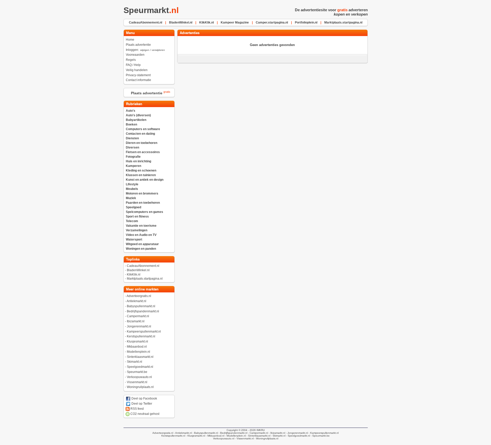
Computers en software (143, 129)
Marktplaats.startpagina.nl (145, 278)
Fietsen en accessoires (143, 152)
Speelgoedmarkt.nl (140, 367)
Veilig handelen (137, 70)
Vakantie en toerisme (141, 225)
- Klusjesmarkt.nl (195, 435)
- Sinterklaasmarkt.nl (258, 435)
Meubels (132, 189)
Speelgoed (133, 207)
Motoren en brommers (142, 193)
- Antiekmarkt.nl (182, 432)
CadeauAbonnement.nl (143, 266)
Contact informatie (138, 80)
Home (130, 39)
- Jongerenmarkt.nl (296, 432)
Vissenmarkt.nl (137, 382)
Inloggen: (145, 50)
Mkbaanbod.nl (137, 346)
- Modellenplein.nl (235, 435)
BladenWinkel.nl (138, 270)
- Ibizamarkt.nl (276, 432)
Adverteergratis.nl (139, 296)
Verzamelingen (136, 230)
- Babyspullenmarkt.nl (205, 432)
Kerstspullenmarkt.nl (141, 336)
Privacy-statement (138, 75)
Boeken (131, 124)
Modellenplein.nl (138, 351)
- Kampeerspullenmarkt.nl (323, 432)
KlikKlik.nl (133, 274)
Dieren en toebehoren (141, 143)
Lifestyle (132, 184)
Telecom (132, 221)
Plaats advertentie (138, 45)
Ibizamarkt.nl (135, 321)
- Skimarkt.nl (277, 435)
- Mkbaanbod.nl (214, 435)
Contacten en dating (140, 133)
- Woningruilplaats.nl (266, 438)
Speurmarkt (151, 10)
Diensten (132, 138)
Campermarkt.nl (138, 316)
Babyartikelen (136, 120)
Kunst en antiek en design (144, 179)
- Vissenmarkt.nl (244, 438)
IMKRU (260, 430)
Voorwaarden (135, 54)
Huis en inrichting (138, 161)
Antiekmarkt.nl (136, 301)
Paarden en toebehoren (143, 202)
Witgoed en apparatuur (142, 244)
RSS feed (137, 408)
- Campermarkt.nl (257, 432)
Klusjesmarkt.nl (137, 341)
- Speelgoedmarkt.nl (297, 435)
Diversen (132, 147)
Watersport (134, 239)
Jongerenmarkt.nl (139, 326)
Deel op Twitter (141, 403)
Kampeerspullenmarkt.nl (144, 331)
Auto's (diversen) (138, 115)
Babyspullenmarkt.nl (141, 306)
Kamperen (133, 166)
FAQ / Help (133, 65)
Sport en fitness (137, 216)
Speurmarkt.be (137, 372)
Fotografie (133, 156)
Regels (131, 60)
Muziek (131, 198)
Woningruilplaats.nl (140, 387)
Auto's (130, 110)
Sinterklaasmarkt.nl (140, 357)
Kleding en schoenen (141, 170)
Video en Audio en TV (141, 235)
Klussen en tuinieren (141, 175)
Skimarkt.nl (134, 361)
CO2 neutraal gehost (144, 414)
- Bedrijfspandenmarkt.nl (232, 432)
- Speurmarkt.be (320, 435)
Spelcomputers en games (144, 212)
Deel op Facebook (144, 398)
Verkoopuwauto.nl (139, 377)
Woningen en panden (141, 248)
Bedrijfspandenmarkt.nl (143, 311)
